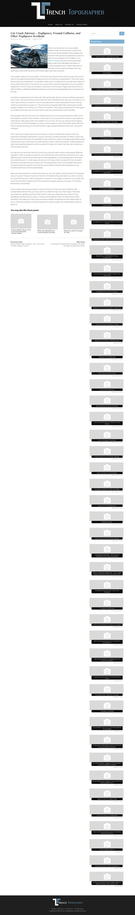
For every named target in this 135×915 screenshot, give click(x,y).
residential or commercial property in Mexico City (107, 308)
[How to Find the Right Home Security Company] (107, 619)
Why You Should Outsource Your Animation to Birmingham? (107, 641)
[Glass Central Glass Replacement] (107, 500)
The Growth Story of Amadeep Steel (107, 815)
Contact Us (69, 24)
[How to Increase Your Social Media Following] (107, 149)
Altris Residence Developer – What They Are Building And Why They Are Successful (107, 555)
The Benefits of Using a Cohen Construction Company (107, 591)
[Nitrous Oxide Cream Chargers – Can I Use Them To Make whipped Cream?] (107, 776)
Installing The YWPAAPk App (107, 357)
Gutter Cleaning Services (107, 389)
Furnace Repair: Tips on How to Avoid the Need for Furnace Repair (107, 728)
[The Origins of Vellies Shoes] (107, 183)
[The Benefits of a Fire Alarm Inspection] (107, 286)
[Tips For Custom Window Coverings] (107, 84)
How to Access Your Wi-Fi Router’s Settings (107, 456)
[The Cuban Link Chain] (107, 133)
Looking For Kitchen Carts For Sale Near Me (107, 866)
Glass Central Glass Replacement (107, 505)
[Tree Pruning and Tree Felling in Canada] (107, 319)
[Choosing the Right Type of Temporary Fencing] (107, 234)
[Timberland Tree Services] (107, 603)
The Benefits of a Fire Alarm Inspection (107, 291)
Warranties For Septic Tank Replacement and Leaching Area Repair (107, 659)
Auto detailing (107, 73)
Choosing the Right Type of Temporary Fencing (107, 239)
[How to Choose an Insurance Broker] (107, 467)
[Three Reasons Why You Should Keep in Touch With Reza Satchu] (107, 165)
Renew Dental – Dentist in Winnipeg (107, 122)
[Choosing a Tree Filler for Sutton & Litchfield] (107, 484)
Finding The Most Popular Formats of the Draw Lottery (107, 677)
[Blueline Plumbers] (107, 516)
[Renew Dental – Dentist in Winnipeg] (107, 116)
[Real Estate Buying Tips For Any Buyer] (107, 400)
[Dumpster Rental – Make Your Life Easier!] (107, 689)
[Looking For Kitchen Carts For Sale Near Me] (107, 860)
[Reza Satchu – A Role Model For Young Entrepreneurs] (107, 250)
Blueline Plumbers (107, 522)
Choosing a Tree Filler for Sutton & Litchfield (107, 489)
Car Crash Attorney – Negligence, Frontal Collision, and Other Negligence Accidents (107, 764)
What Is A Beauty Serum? (107, 849)
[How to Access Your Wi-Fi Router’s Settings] (107, 451)
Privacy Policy (81, 24)
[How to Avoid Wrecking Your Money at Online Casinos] (107, 417)
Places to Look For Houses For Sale (107, 799)
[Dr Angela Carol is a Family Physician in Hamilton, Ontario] (107, 216)
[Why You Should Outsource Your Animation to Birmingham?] (107, 635)
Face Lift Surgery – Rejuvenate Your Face (107, 56)
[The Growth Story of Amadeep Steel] (107, 810)
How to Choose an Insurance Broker (107, 473)
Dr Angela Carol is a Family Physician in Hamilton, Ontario (107, 222)
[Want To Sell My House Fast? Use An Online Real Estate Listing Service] (107, 826)
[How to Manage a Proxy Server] (107, 435)
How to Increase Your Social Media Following (107, 154)
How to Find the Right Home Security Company (107, 624)
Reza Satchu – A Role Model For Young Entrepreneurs (107, 256)
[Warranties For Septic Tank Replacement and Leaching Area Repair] (107, 653)
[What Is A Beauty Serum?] (107, 844)
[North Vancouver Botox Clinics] (107, 368)
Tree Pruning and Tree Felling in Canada (107, 324)
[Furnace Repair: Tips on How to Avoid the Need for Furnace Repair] (107, 722)
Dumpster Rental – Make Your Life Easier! (107, 695)
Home (50, 24)
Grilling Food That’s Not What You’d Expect (107, 105)
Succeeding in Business (107, 711)
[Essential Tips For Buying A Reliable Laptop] (107, 335)
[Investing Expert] (107, 200)
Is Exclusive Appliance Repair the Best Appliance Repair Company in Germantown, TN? (107, 883)
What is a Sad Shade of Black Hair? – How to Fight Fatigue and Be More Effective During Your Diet (107, 573)
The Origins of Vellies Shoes (107, 189)
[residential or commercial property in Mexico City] (107, 302)
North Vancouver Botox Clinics (107, 373)
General (27, 39)
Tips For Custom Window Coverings (107, 89)
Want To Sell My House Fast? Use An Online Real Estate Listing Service (107, 832)
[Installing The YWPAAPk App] (107, 351)
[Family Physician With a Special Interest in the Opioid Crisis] (107, 268)
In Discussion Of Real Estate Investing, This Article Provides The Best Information (107, 746)
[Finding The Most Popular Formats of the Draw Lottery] (107, 671)
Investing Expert (107, 205)
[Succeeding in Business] (107, 705)
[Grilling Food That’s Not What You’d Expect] (107, 100)
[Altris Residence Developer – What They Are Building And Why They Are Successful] (107, 549)
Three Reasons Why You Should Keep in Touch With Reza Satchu (107, 171)
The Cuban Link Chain (107, 138)
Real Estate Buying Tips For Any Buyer (107, 406)
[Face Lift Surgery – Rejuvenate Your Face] (107, 51)
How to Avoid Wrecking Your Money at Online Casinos (107, 423)
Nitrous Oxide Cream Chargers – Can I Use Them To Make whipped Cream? (107, 781)
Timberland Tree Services (107, 608)
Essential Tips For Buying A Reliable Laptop (107, 340)
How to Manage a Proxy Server (107, 440)
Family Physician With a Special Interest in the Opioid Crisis (107, 274)
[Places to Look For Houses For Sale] (107, 793)
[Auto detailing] (107, 67)
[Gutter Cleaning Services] (107, 384)
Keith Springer (17, 39)
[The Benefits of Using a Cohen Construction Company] (107, 585)
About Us (58, 24)
